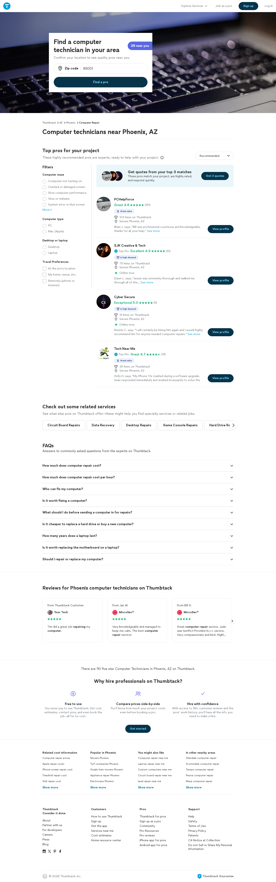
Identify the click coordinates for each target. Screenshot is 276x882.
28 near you (140, 46)
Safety (192, 821)
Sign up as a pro (150, 821)
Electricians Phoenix (102, 781)
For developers (52, 830)
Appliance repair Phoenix (104, 775)
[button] (121, 251)
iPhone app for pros (153, 840)
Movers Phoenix (99, 758)
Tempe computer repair (200, 769)
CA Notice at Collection (204, 840)
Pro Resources (149, 831)
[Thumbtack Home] (7, 6)
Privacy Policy (197, 831)
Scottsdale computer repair (202, 764)
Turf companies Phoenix (104, 764)
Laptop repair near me (151, 764)
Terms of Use (197, 826)
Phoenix (70, 122)
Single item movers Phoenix (106, 769)
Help (191, 816)
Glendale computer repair (201, 758)
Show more (50, 787)
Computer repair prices (56, 758)
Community (147, 826)
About (46, 820)
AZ (61, 122)
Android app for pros (153, 845)
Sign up (96, 821)
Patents (193, 835)
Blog (45, 844)
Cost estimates (101, 835)
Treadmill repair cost (54, 775)
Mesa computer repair (199, 781)
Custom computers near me (155, 769)
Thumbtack (49, 122)
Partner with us (52, 825)
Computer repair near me (153, 758)
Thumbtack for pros (153, 816)
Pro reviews (147, 835)
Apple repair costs (53, 764)
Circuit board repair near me (155, 775)
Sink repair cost (51, 781)
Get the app (99, 826)
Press (46, 839)
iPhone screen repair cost (57, 769)
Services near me (102, 831)
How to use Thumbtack (106, 816)
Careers (47, 834)
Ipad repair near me (149, 781)
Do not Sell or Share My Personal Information (210, 847)
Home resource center (106, 840)
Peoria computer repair (199, 775)
